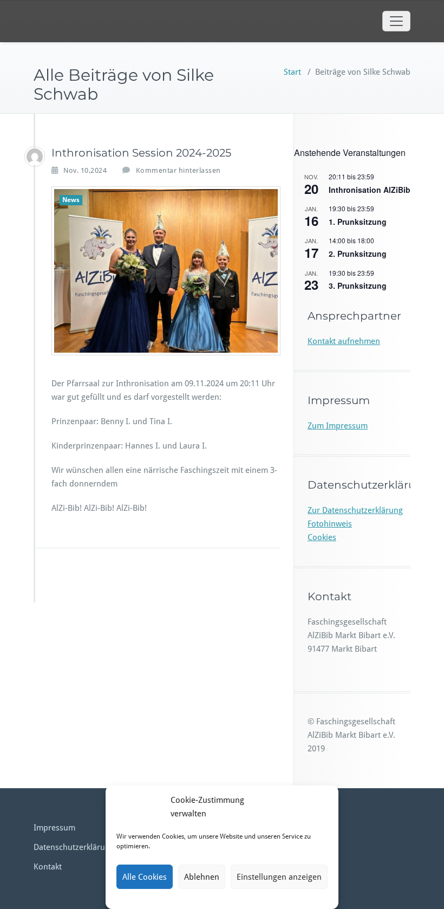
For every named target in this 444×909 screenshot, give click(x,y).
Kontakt (48, 867)
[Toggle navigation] (396, 21)
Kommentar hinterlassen (178, 170)
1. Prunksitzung (358, 221)
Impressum (54, 828)
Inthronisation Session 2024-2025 (141, 152)
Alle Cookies (144, 877)
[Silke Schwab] (34, 156)
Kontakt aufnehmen (344, 341)
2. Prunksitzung (358, 253)
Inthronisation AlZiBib (369, 189)
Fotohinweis (330, 524)
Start (292, 72)
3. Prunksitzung (358, 285)
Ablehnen (201, 877)
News (71, 200)
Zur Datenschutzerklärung (355, 510)
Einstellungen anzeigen (279, 877)
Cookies (322, 537)
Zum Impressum (338, 426)
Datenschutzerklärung (74, 847)
